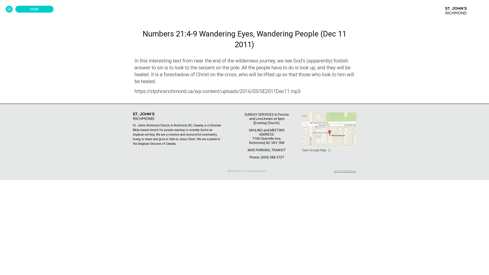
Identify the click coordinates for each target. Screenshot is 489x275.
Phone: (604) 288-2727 (266, 157)
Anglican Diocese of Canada (157, 144)
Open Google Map (314, 150)
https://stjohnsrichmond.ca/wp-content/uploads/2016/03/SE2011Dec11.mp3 (217, 91)
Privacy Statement (345, 171)
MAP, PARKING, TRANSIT (267, 150)
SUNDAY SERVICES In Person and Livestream (266, 116)
